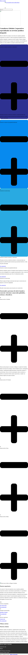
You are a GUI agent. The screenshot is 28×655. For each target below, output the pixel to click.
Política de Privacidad (13, 654)
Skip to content (3, 0)
